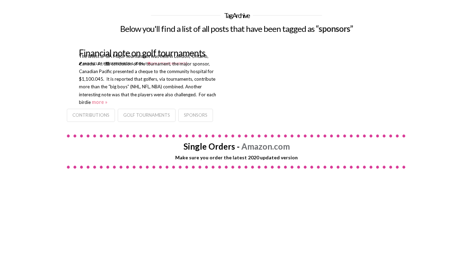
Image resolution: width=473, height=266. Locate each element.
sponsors (195, 115)
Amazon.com (265, 146)
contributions (90, 115)
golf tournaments (146, 115)
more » (99, 102)
